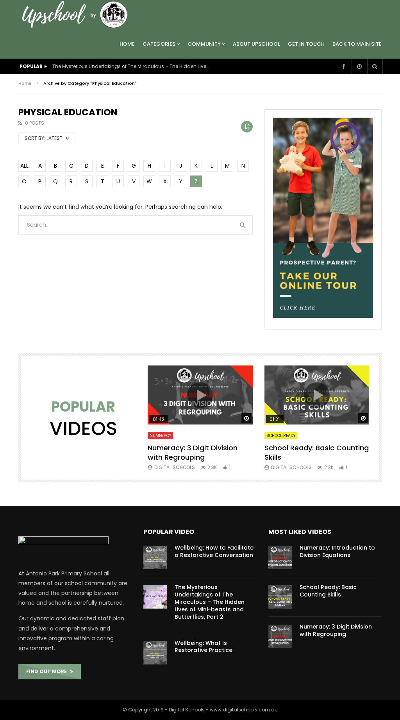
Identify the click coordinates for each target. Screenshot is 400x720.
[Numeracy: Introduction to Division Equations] (280, 557)
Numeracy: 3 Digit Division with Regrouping (193, 452)
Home (127, 44)
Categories (159, 44)
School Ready (280, 436)
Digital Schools (174, 467)
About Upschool (256, 44)
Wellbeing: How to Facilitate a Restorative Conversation (214, 551)
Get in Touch (306, 44)
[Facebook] (344, 66)
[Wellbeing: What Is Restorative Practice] (155, 652)
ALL (24, 166)
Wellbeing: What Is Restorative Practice (203, 646)
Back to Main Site (357, 44)
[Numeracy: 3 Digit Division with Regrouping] (280, 636)
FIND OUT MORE (48, 671)
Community (204, 44)
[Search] (375, 66)
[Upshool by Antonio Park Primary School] (77, 14)
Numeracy (160, 436)
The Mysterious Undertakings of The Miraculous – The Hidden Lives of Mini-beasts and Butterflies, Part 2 (130, 66)
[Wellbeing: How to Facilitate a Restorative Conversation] (155, 557)
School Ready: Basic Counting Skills (316, 452)
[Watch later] (359, 66)
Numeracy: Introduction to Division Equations (337, 551)
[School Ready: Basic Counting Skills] (280, 597)
